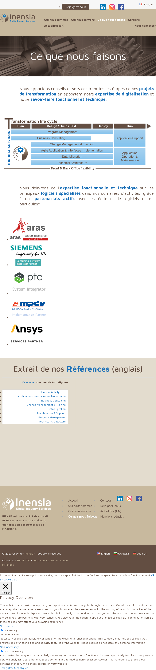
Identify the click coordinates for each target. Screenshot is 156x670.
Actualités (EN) (54, 25)
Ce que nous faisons (111, 19)
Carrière (134, 19)
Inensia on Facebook (121, 7)
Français (148, 4)
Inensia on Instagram (112, 7)
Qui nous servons (83, 19)
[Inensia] (17, 18)
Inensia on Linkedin (103, 7)
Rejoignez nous (75, 7)
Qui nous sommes (56, 19)
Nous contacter (145, 25)
